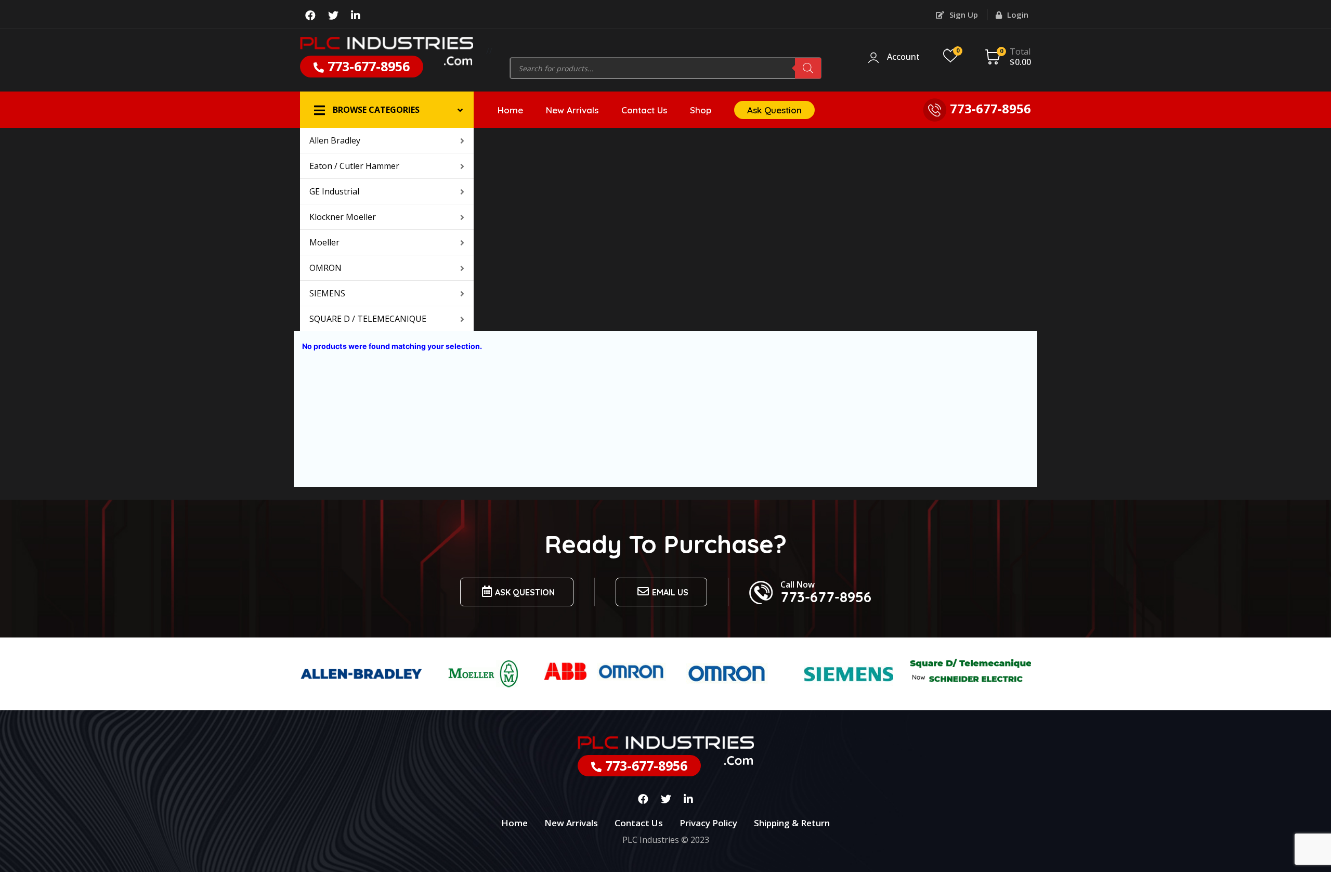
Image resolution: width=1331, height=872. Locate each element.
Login (1016, 14)
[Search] (808, 68)
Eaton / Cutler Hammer (354, 166)
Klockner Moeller (342, 217)
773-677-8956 (367, 66)
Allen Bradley (334, 140)
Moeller (324, 242)
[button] (387, 110)
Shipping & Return (792, 823)
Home (510, 110)
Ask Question (774, 110)
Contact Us (644, 110)
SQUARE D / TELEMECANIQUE (367, 318)
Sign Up (962, 14)
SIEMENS (327, 293)
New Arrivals (572, 110)
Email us (670, 592)
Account (903, 57)
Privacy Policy (708, 823)
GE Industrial (334, 191)
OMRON (325, 268)
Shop (700, 110)
